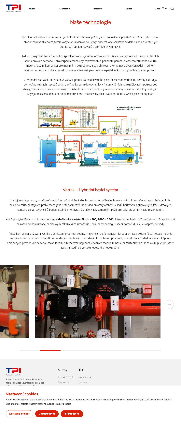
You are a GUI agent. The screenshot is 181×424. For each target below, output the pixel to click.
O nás (157, 8)
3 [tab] (70, 350)
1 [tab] (30, 350)
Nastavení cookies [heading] (22, 394)
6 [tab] (130, 350)
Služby (32, 8)
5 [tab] (110, 350)
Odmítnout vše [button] (47, 413)
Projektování (65, 377)
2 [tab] (50, 350)
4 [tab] (90, 350)
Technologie (64, 8)
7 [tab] (150, 350)
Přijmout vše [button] (72, 413)
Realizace (64, 382)
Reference (97, 8)
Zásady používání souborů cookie (54, 403)
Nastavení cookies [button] (19, 413)
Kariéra (128, 8)
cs (163, 8)
